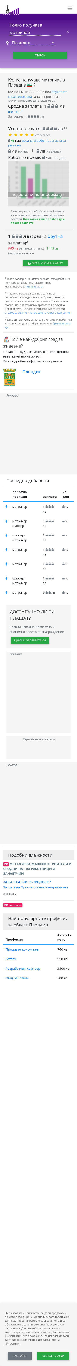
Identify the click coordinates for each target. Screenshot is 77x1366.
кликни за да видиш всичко (47, 262)
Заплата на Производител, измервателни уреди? (35, 889)
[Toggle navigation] (70, 8)
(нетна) (15, 111)
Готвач (11, 959)
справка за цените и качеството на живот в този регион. (38, 312)
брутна (55, 236)
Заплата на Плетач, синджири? (27, 881)
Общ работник (17, 978)
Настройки (20, 1355)
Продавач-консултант (23, 949)
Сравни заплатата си (30, 640)
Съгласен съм (51, 1355)
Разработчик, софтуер (23, 968)
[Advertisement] (38, 436)
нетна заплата (34, 286)
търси (40, 55)
